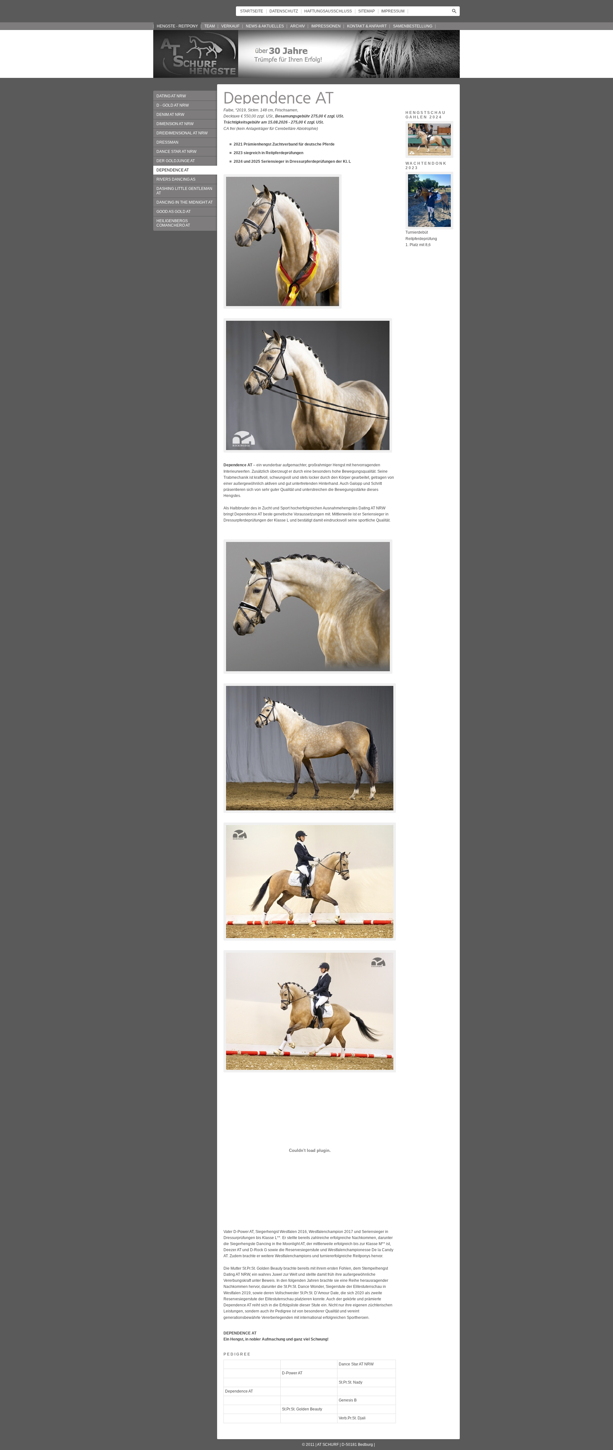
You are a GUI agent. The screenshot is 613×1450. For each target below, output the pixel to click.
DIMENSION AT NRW (174, 124)
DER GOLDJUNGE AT (175, 161)
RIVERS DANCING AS (175, 179)
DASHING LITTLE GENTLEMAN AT (184, 190)
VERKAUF (230, 26)
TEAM (209, 26)
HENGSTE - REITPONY (177, 26)
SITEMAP (366, 11)
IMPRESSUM (393, 11)
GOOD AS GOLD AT (173, 211)
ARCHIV (297, 26)
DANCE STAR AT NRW (176, 151)
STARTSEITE (251, 11)
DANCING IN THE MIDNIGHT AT (184, 202)
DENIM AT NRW (170, 114)
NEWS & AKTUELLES (265, 26)
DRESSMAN (167, 142)
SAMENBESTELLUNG (412, 26)
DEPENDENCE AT (172, 170)
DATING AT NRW (171, 96)
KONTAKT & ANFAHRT (367, 26)
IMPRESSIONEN (326, 26)
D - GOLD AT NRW (172, 105)
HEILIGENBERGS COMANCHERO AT (173, 223)
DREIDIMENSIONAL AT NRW (182, 133)
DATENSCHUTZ (283, 11)
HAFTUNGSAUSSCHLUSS (328, 11)
